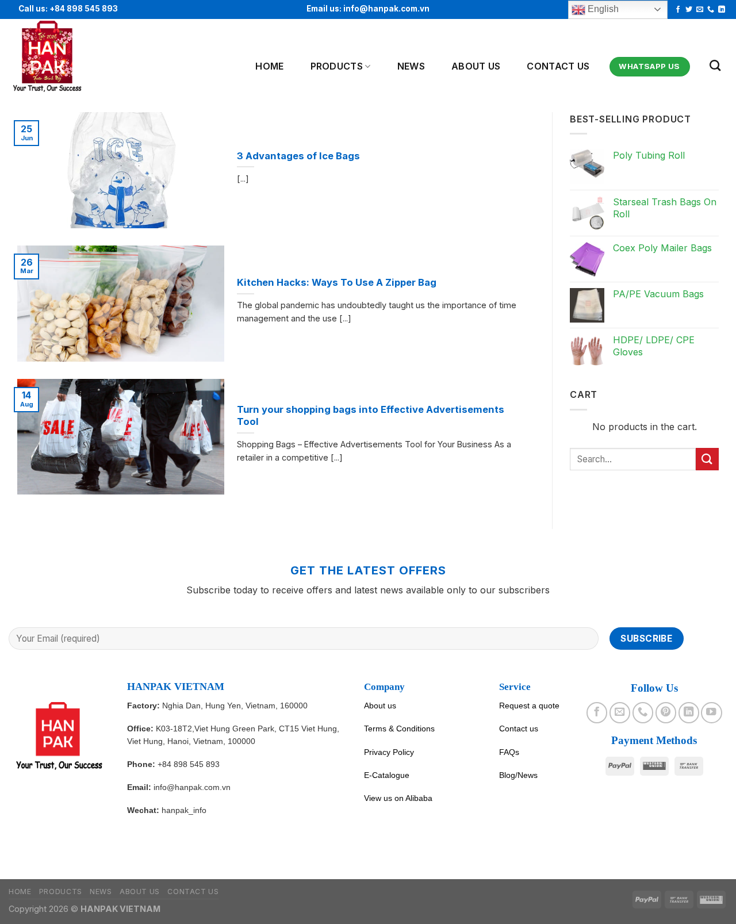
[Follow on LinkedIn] (721, 10)
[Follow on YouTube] (711, 712)
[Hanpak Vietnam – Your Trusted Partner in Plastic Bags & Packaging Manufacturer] (65, 57)
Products (336, 66)
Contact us (558, 66)
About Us (476, 66)
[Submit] (707, 459)
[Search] (715, 65)
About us (380, 705)
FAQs (509, 752)
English (602, 9)
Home (269, 66)
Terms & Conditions (399, 728)
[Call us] (710, 10)
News (411, 66)
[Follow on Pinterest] (666, 712)
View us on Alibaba (398, 798)
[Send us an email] (699, 10)
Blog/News (518, 775)
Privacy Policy (389, 752)
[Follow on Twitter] (688, 10)
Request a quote (529, 705)
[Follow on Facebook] (677, 10)
